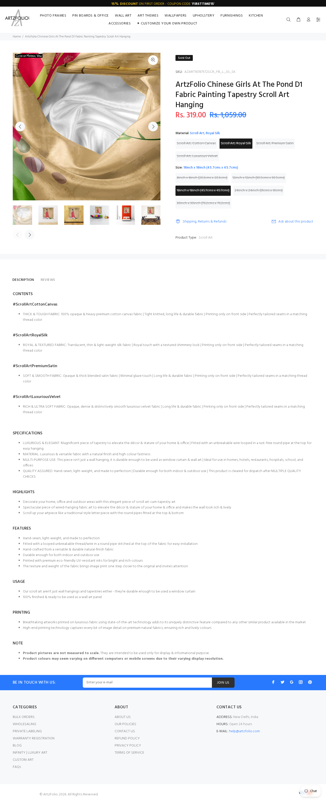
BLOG (17, 746)
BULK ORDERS (24, 717)
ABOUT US (123, 717)
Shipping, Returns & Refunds (204, 222)
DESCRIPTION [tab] (23, 280)
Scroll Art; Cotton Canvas (196, 143)
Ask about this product (295, 222)
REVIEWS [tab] (48, 280)
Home (17, 36)
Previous (20, 126)
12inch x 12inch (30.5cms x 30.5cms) (259, 178)
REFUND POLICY (127, 738)
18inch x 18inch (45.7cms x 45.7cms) (203, 190)
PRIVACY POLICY (128, 746)
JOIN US (223, 683)
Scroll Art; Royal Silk (236, 143)
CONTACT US (125, 731)
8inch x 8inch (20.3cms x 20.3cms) (202, 178)
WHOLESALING (24, 724)
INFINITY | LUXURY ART (30, 753)
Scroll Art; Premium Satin (275, 143)
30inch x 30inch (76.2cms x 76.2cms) (203, 203)
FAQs (17, 767)
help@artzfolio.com (244, 731)
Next (153, 126)
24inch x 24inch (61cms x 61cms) (259, 190)
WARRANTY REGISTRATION (34, 738)
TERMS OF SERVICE (129, 753)
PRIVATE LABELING (27, 731)
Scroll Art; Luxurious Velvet (197, 156)
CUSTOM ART (23, 760)
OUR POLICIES (125, 724)
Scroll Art (206, 238)
